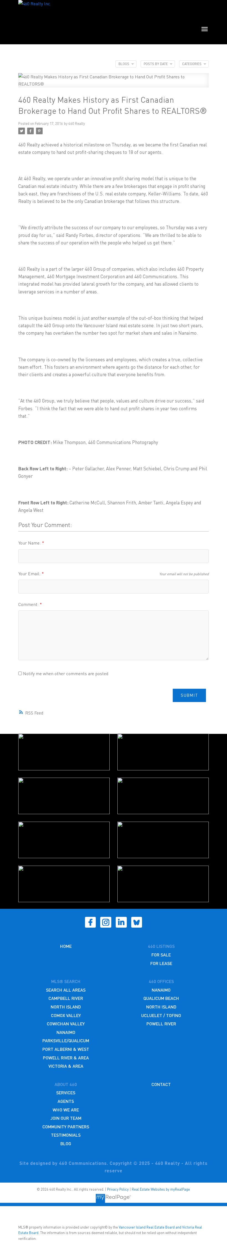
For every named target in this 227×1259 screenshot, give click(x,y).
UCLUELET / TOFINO (161, 1015)
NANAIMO (65, 1032)
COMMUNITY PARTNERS (65, 1126)
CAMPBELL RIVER (65, 998)
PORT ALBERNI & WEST (65, 1049)
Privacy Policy (118, 1189)
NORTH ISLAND (66, 1007)
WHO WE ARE (66, 1110)
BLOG (65, 1143)
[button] (90, 922)
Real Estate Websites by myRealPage (161, 1189)
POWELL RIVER (161, 1023)
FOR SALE (161, 955)
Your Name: (30, 543)
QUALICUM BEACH (161, 998)
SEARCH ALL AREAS (66, 990)
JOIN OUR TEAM (65, 1118)
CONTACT (161, 1084)
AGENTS (66, 1101)
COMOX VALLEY (66, 1015)
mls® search (66, 981)
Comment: (29, 604)
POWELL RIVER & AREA (66, 1058)
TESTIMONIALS (66, 1135)
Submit (189, 695)
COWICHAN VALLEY (66, 1023)
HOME (66, 946)
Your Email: (30, 573)
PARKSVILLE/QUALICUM (65, 1040)
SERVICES (65, 1092)
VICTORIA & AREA (65, 1066)
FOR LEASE (161, 963)
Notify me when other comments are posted (65, 673)
